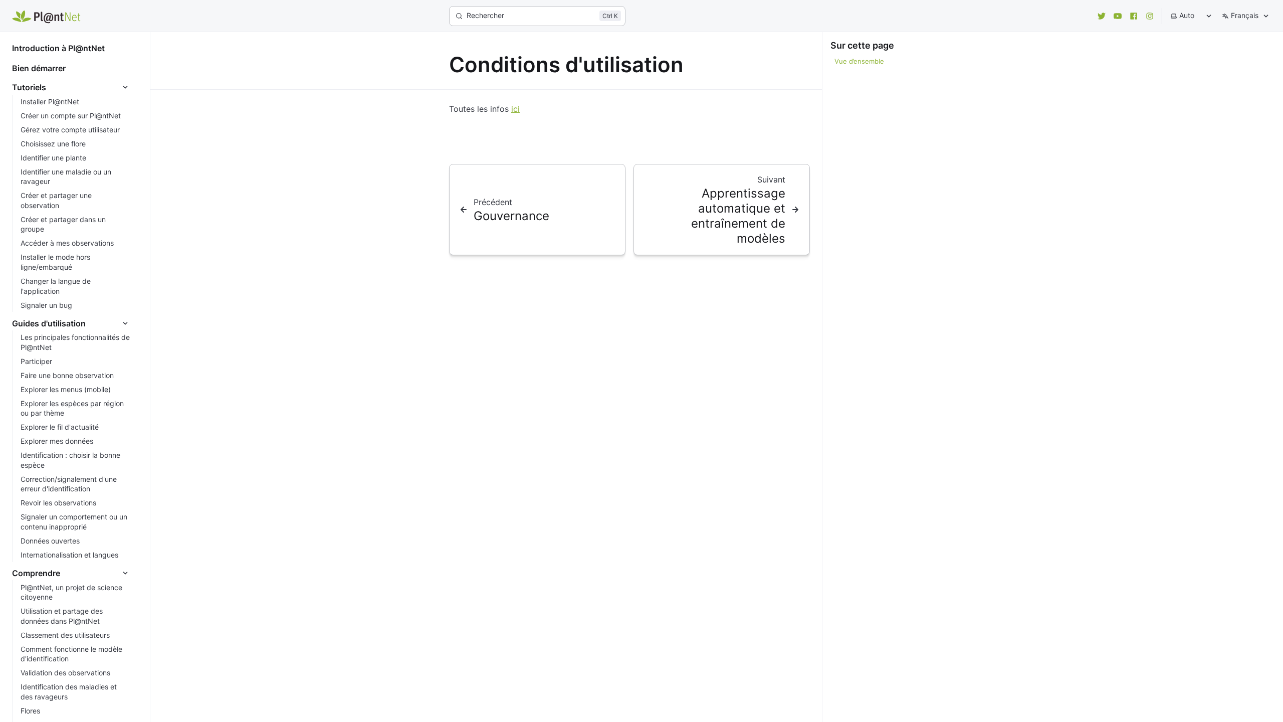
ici (515, 109)
